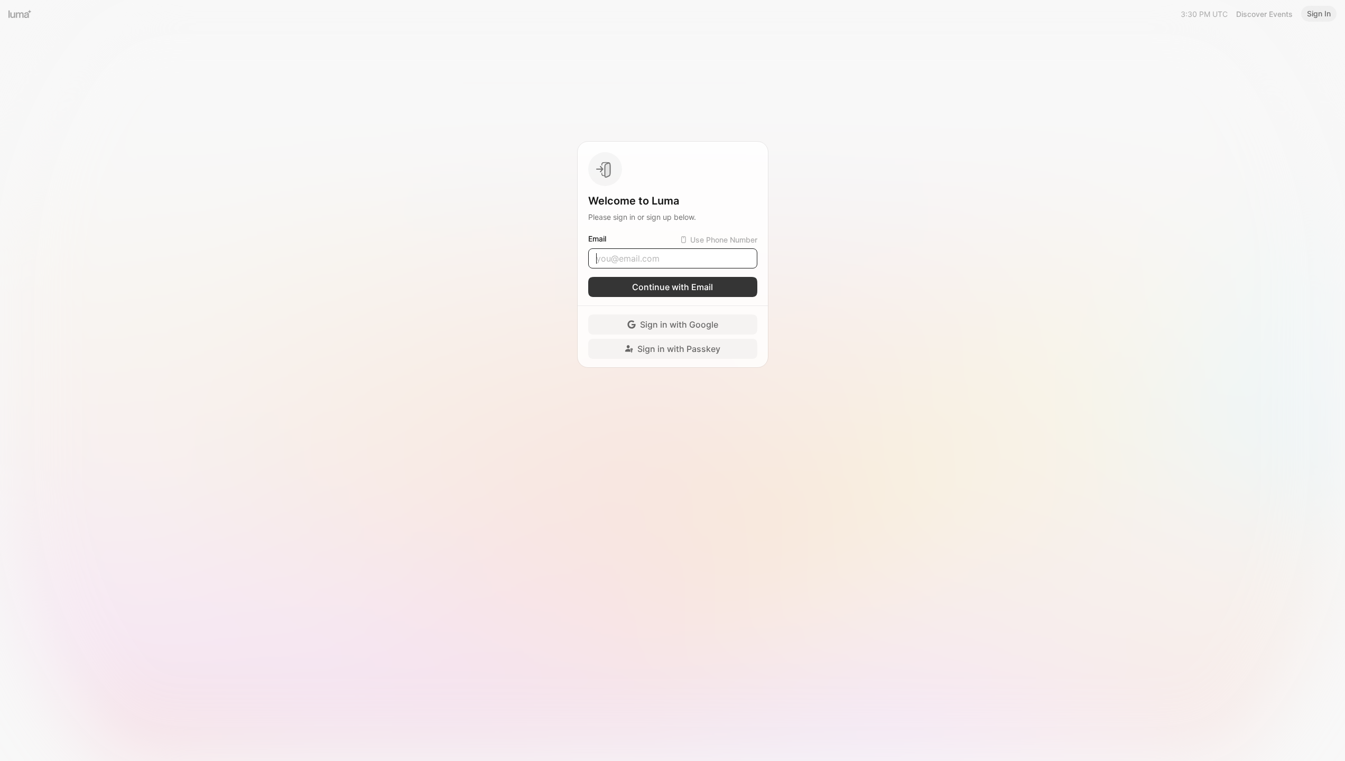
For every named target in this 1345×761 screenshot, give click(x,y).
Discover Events (1264, 14)
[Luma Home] (20, 13)
